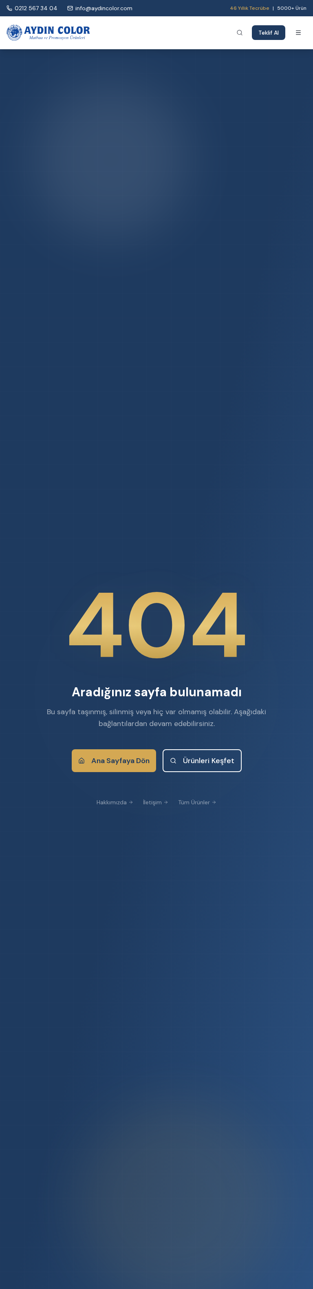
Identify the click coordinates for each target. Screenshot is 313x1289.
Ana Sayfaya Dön (120, 761)
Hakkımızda (112, 802)
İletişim (152, 802)
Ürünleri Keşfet (208, 761)
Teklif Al (268, 32)
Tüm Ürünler (194, 802)
